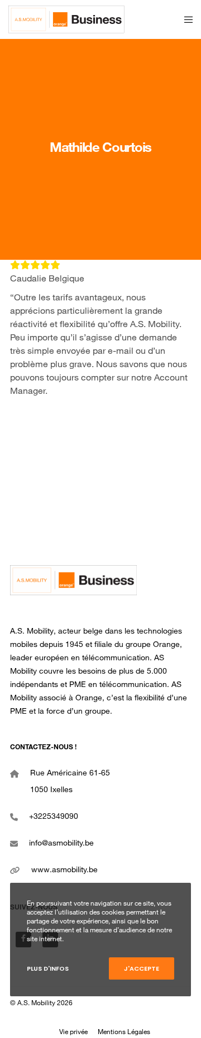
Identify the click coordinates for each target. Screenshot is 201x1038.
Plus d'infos (48, 968)
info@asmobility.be (61, 844)
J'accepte (141, 968)
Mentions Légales (124, 1032)
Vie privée (73, 1032)
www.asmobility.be (64, 870)
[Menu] (185, 19)
